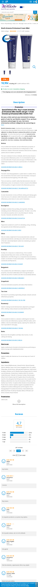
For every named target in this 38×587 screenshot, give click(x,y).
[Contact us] (31, 2)
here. (2, 125)
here (27, 585)
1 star (3, 441)
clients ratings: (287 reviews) (15, 31)
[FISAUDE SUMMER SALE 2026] (19, 17)
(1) (29, 441)
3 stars (4, 437)
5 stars (4, 432)
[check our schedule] (6, 2)
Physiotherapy (8, 23)
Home (2, 23)
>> (26, 451)
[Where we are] (3, 2)
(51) (30, 435)
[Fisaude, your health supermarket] (9, 7)
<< (10, 451)
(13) (30, 437)
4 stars (4, 435)
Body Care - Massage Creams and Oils (22, 23)
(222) (30, 432)
